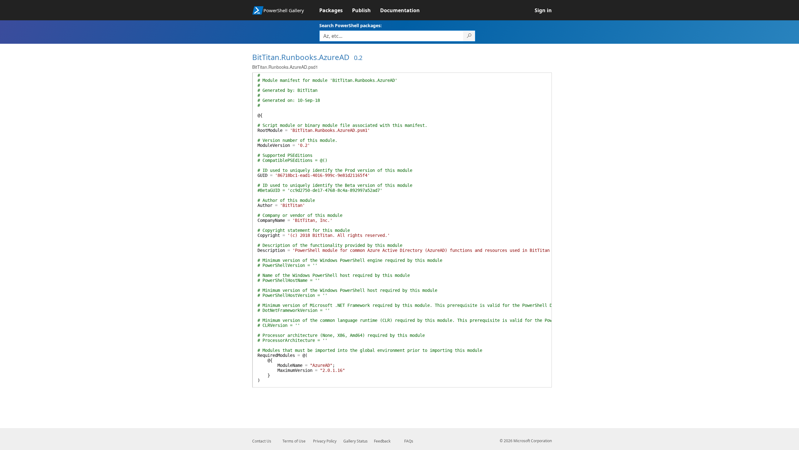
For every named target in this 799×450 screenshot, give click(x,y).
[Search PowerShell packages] (469, 36)
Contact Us (261, 441)
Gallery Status (355, 441)
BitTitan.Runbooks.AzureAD (301, 57)
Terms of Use (294, 441)
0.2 (358, 57)
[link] (335, 10)
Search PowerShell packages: (350, 25)
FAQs (408, 441)
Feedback (382, 441)
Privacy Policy (324, 441)
